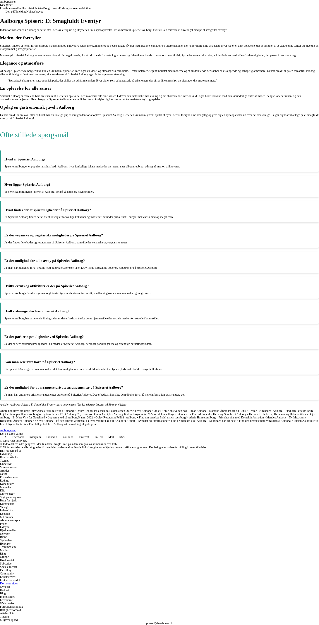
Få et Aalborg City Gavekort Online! (81, 414)
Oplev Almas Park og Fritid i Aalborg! (51, 410)
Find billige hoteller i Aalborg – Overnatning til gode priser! (63, 424)
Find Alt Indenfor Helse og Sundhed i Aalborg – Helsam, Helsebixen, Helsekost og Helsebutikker (249, 414)
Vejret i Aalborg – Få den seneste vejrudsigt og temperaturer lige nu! (74, 420)
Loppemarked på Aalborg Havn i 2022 (70, 417)
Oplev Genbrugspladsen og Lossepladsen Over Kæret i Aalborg (114, 410)
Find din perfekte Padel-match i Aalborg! (163, 417)
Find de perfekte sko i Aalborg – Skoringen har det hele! (203, 420)
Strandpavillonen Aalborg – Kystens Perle (33, 414)
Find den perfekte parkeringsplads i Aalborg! (265, 420)
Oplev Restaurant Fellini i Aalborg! (115, 417)
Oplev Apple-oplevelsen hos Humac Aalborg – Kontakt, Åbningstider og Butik (200, 410)
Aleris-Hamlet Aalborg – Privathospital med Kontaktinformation (226, 417)
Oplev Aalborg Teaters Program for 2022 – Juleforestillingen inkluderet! (147, 414)
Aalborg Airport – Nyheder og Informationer (142, 420)
